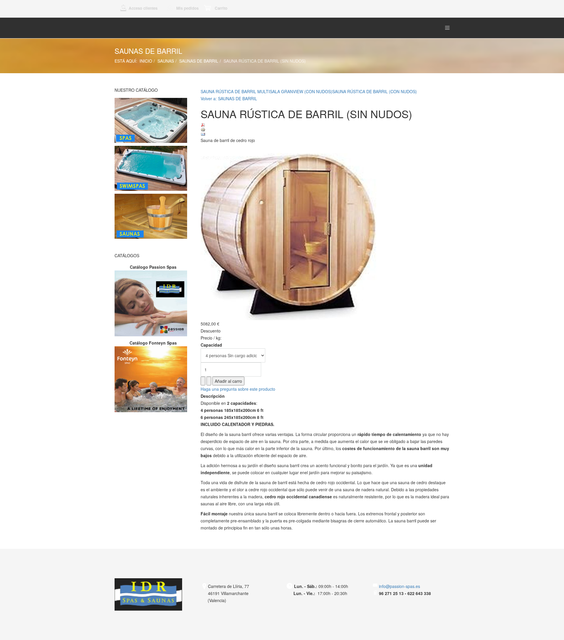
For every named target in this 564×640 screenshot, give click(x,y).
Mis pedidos (187, 8)
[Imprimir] (325, 129)
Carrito (221, 8)
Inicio (146, 61)
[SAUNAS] (153, 216)
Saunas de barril (198, 61)
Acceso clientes (143, 8)
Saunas (165, 61)
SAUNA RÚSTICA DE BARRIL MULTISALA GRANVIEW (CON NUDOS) (266, 91)
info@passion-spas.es (399, 586)
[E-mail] (325, 134)
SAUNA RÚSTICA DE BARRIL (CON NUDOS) (374, 91)
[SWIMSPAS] (153, 168)
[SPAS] (153, 120)
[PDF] (325, 125)
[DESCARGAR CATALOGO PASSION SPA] (153, 303)
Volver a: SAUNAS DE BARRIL (229, 98)
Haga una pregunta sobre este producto (238, 389)
